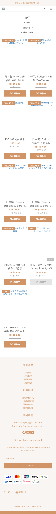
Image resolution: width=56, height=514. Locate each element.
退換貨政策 (28, 404)
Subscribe (28, 465)
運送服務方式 (28, 397)
